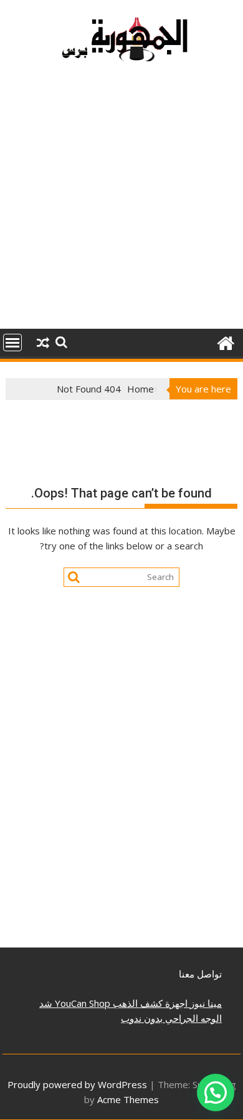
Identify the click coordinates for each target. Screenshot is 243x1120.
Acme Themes (128, 1099)
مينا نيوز (205, 1003)
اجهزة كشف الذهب (149, 1003)
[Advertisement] (121, 201)
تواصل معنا (200, 974)
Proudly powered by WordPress (77, 1084)
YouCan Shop (81, 1003)
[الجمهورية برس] (225, 342)
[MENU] (12, 342)
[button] (215, 1092)
